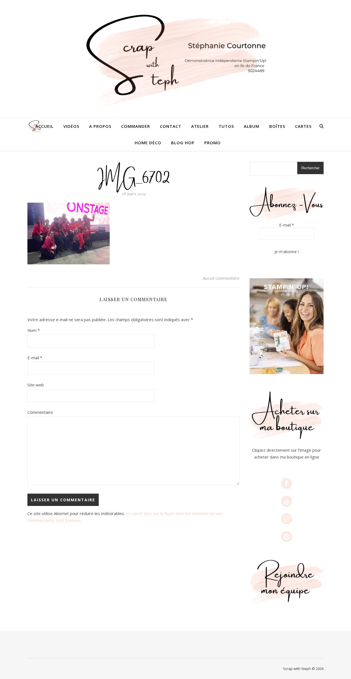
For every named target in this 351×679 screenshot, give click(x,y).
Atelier (200, 126)
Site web (35, 384)
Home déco (148, 142)
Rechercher (310, 168)
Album (251, 126)
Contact (170, 126)
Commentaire (40, 412)
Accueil (44, 126)
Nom (33, 330)
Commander (135, 126)
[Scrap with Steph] (175, 59)
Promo (212, 142)
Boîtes (277, 126)
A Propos (100, 126)
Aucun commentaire (221, 278)
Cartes (303, 126)
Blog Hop (182, 142)
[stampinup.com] (287, 326)
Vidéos (71, 126)
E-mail (34, 357)
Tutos (226, 126)
